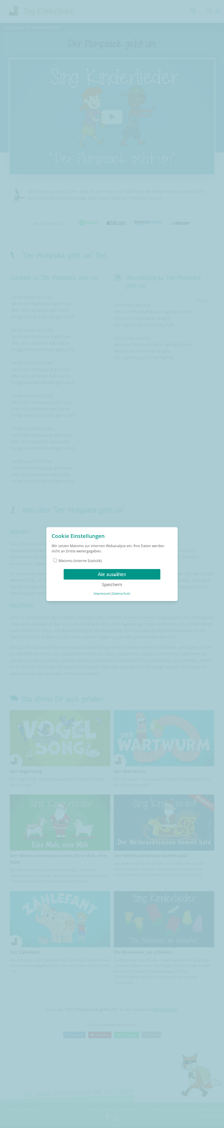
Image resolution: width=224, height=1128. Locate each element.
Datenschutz (121, 593)
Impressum (102, 593)
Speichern (112, 584)
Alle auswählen (112, 574)
